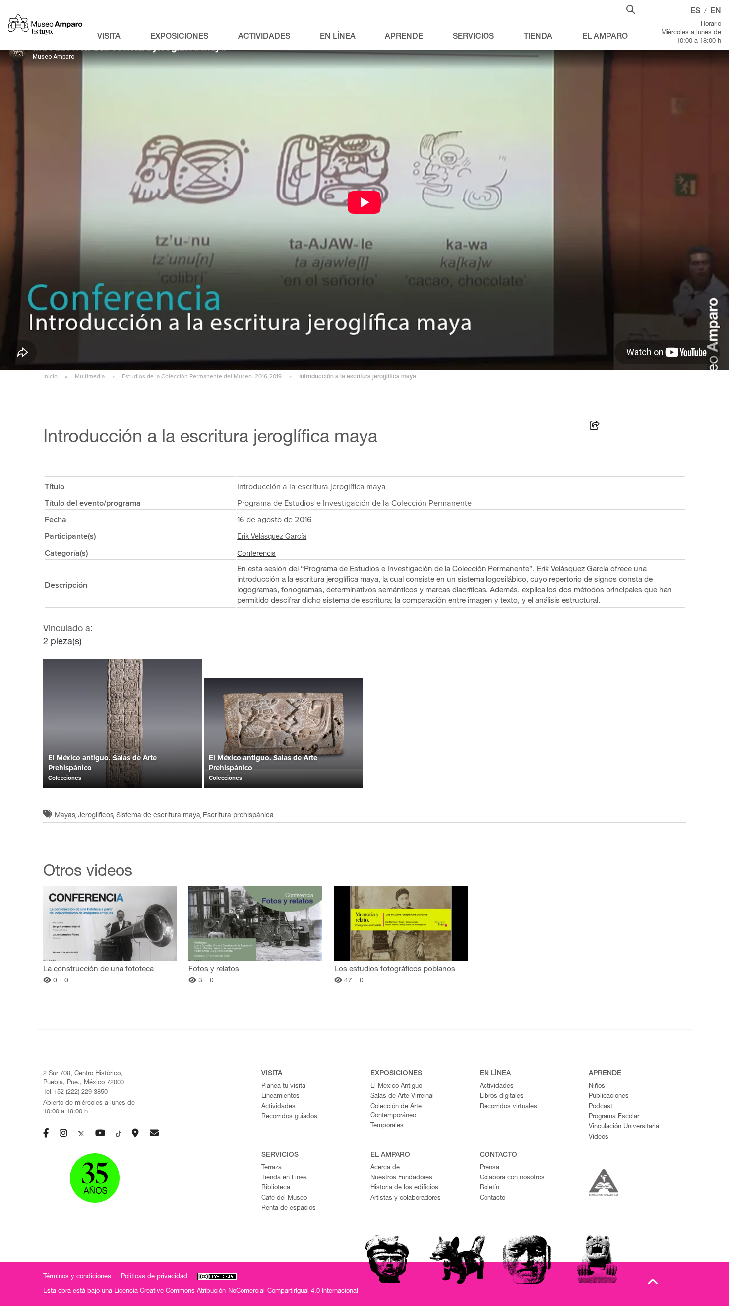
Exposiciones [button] (179, 37)
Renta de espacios (288, 1208)
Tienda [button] (538, 37)
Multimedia (90, 376)
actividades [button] (264, 37)
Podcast (600, 1107)
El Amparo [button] (605, 37)
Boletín (489, 1188)
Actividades (278, 1107)
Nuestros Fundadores (401, 1178)
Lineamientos (280, 1096)
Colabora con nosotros (512, 1178)
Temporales (387, 1126)
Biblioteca (275, 1188)
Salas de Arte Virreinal (402, 1096)
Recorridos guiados (289, 1117)
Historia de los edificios (404, 1188)
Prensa (489, 1168)
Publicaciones (609, 1096)
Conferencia (256, 553)
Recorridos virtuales (508, 1107)
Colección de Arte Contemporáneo (396, 1111)
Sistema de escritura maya (158, 815)
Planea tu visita (283, 1086)
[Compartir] (595, 427)
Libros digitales (502, 1096)
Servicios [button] (473, 37)
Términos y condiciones (77, 1277)
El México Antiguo (396, 1086)
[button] (630, 9)
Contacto (492, 1198)
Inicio (50, 376)
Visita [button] (109, 37)
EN (715, 12)
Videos (598, 1137)
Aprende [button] (404, 37)
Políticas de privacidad (154, 1277)
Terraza (271, 1168)
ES (695, 12)
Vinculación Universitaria (624, 1127)
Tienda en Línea (284, 1178)
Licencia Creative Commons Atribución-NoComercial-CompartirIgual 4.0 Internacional (236, 1291)
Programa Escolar (614, 1117)
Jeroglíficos (96, 815)
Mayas (65, 815)
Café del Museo (284, 1198)
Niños (597, 1086)
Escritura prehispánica (238, 815)
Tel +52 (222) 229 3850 (75, 1092)
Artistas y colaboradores (405, 1198)
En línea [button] (338, 37)
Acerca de (385, 1168)
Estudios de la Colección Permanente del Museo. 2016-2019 (202, 376)
